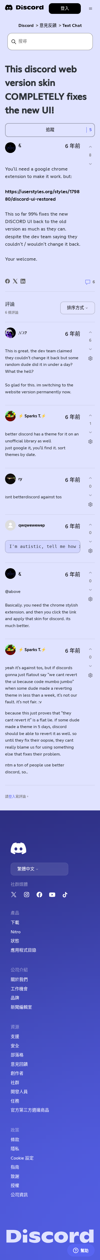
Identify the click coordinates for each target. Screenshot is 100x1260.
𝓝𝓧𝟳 (22, 333)
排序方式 (76, 308)
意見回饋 (19, 1064)
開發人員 (19, 1092)
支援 (15, 1037)
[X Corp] (15, 281)
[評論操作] (90, 358)
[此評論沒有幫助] (90, 349)
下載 (15, 922)
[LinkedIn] (23, 281)
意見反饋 (48, 25)
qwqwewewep (31, 525)
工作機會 (19, 989)
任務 (15, 1101)
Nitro (16, 932)
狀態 (15, 941)
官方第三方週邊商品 (30, 1110)
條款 (15, 1140)
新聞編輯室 (21, 1007)
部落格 (17, 1055)
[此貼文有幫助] (90, 147)
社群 (15, 1083)
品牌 (15, 998)
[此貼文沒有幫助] (90, 163)
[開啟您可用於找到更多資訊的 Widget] (81, 1250)
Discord (26, 25)
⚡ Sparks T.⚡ (32, 416)
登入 (12, 796)
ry (20, 479)
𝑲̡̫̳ (19, 145)
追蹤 (50, 130)
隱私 (15, 1149)
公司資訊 (19, 1195)
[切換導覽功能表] (90, 8)
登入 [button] (65, 8)
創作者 (17, 1073)
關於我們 (19, 980)
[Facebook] (7, 281)
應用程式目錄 (23, 950)
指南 (15, 1167)
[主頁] (24, 9)
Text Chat (72, 25)
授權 (15, 1186)
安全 (15, 1046)
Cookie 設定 (22, 1158)
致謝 (15, 1176)
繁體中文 (26, 869)
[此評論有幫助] (90, 332)
